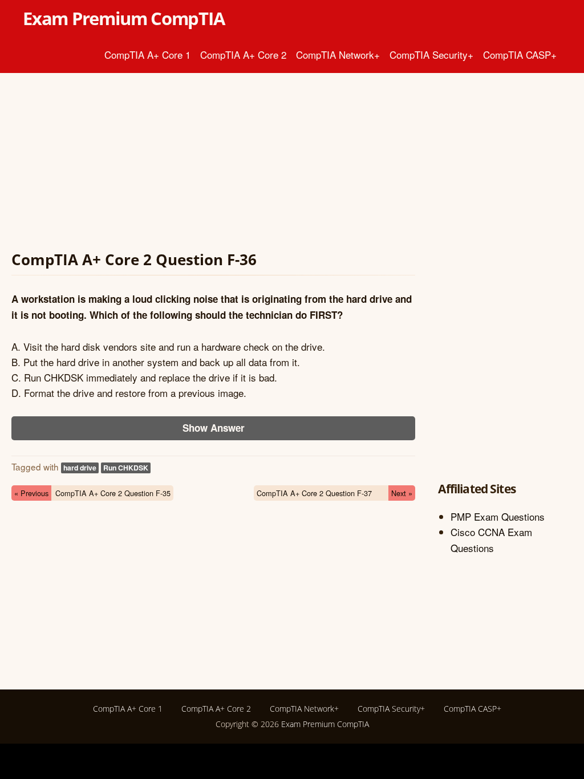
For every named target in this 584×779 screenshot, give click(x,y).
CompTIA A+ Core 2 (243, 54)
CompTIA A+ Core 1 (147, 54)
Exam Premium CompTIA (124, 18)
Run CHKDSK (125, 467)
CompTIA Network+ (338, 54)
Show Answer (213, 428)
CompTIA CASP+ (520, 54)
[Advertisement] (213, 164)
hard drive (79, 467)
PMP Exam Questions (498, 516)
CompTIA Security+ (431, 54)
